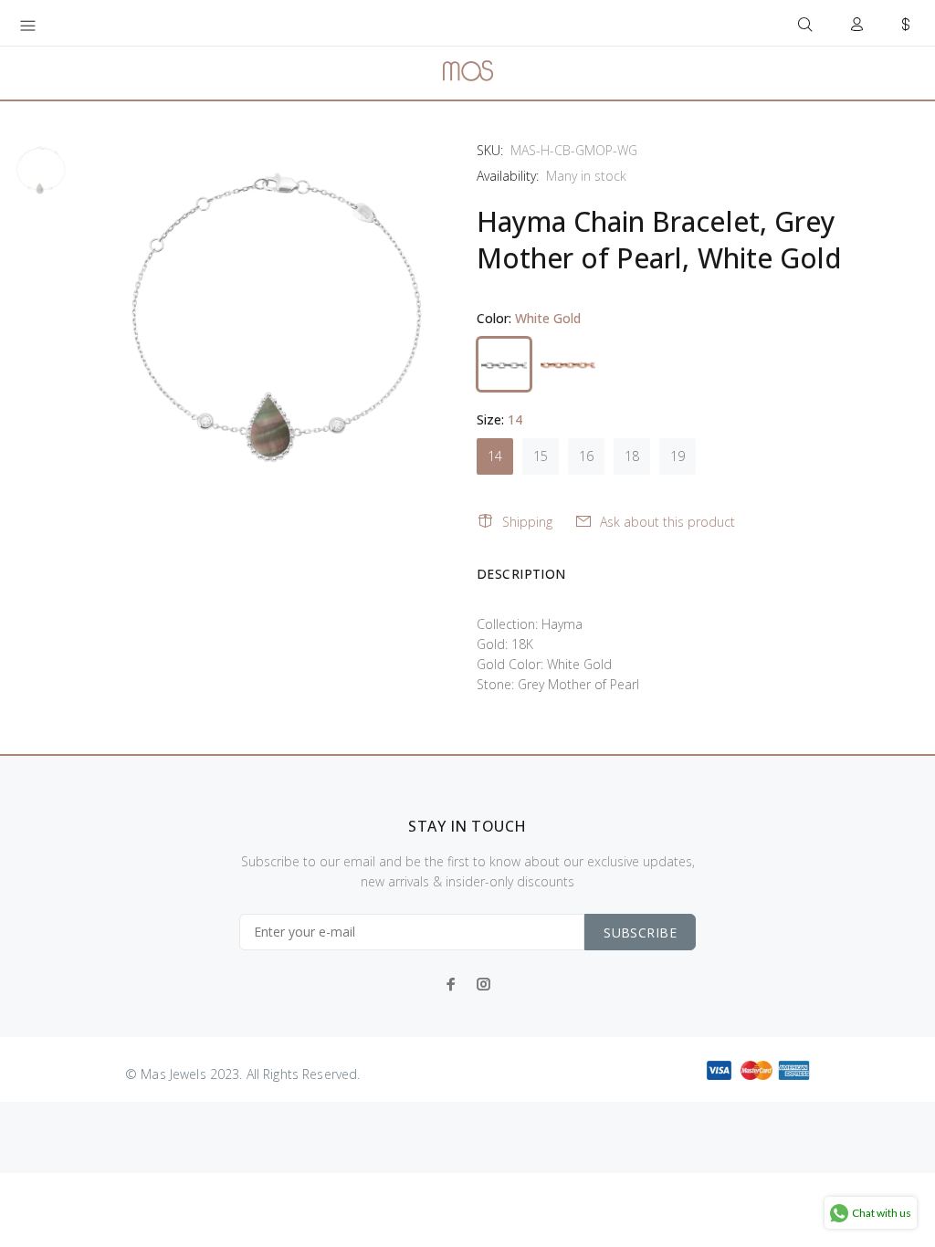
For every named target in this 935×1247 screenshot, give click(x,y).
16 (586, 456)
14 (495, 456)
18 (632, 456)
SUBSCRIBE (640, 932)
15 (540, 456)
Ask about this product (667, 521)
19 (677, 456)
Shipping (527, 521)
